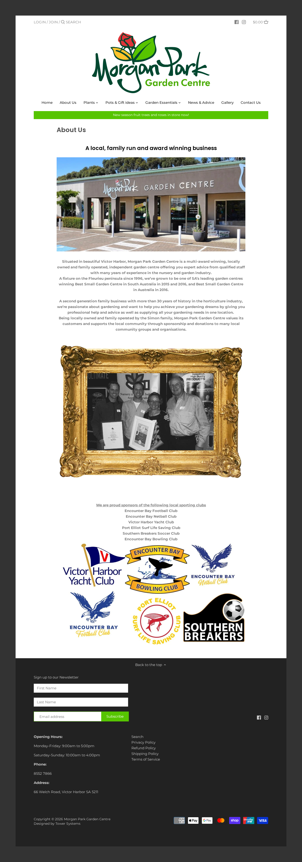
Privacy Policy (143, 742)
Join (53, 22)
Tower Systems (67, 823)
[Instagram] (244, 21)
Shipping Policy (145, 753)
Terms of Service (145, 759)
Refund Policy (143, 748)
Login (40, 22)
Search (137, 736)
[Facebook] (237, 21)
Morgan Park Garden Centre (87, 819)
